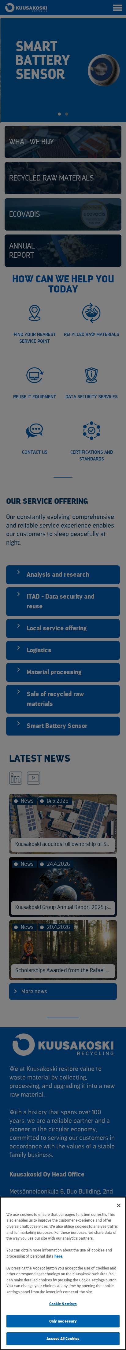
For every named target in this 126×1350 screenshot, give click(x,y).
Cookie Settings (63, 1304)
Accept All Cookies (63, 1339)
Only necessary (63, 1321)
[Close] (118, 1205)
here (58, 1256)
